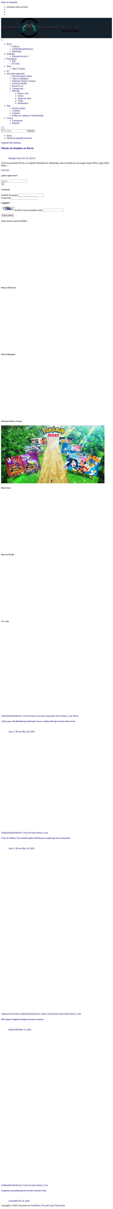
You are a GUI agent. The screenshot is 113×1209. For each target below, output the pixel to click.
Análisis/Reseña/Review (22, 49)
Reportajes (16, 51)
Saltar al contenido (9, 2)
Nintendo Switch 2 (20, 56)
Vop (8, 106)
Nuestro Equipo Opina (22, 76)
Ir (2, 184)
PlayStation (12, 59)
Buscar (31, 131)
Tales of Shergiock (20, 78)
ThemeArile (60, 1205)
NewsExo (46, 1205)
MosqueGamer (15, 158)
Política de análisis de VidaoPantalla (27, 115)
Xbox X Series (18, 69)
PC (8, 71)
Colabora (16, 110)
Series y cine (23, 93)
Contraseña (6, 198)
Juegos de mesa (24, 98)
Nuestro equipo (18, 108)
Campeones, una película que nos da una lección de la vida (23, 1191)
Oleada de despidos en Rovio (19, 138)
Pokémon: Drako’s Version (24, 81)
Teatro (20, 101)
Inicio (9, 44)
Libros (20, 96)
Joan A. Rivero (15, 731)
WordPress (35, 1205)
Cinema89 (13, 1201)
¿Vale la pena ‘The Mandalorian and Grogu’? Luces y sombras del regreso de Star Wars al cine (38, 721)
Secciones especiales (16, 73)
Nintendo (11, 54)
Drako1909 (13, 1029)
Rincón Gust (17, 86)
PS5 (14, 61)
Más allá (15, 91)
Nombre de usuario (9, 195)
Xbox (9, 66)
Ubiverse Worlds (19, 83)
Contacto (16, 113)
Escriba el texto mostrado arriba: (29, 210)
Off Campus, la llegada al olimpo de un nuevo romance (22, 1019)
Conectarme (17, 120)
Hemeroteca (23, 103)
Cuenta (10, 118)
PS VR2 (15, 64)
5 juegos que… (18, 88)
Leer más (5, 170)
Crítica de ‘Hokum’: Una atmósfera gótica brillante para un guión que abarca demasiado (35, 838)
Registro (15, 123)
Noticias (15, 46)
